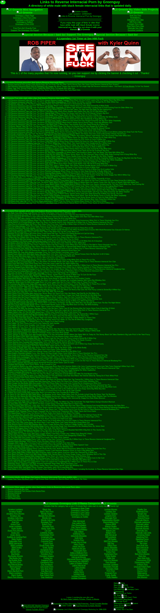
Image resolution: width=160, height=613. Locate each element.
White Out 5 (57, 188)
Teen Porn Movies (142, 554)
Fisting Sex (48, 558)
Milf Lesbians (110, 537)
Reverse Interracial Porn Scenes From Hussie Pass (26, 84)
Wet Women (142, 577)
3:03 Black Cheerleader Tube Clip (20, 137)
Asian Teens (15, 535)
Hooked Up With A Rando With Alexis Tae (23, 303)
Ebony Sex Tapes (51, 139)
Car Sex (48, 530)
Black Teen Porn (47, 511)
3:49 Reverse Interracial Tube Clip (20, 192)
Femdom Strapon (47, 556)
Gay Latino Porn (78, 523)
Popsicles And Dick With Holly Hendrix (22, 228)
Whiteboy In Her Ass (15, 420)
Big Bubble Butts (15, 560)
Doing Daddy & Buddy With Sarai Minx (22, 348)
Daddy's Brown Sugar (52, 156)
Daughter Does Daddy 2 (53, 121)
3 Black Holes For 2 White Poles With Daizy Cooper (26, 434)
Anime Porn (15, 524)
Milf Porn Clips (135, 22)
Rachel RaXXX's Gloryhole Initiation (21, 220)
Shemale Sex (142, 530)
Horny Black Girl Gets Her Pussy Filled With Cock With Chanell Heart (33, 299)
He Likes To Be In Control (17, 306)
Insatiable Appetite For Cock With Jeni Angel (24, 280)
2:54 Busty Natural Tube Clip (18, 126)
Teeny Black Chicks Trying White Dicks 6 (60, 180)
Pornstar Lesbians (110, 564)
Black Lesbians (15, 573)
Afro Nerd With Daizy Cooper (18, 404)
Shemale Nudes (142, 526)
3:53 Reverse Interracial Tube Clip (20, 197)
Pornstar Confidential (52, 171)
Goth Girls (79, 538)
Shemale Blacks (142, 520)
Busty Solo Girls (48, 528)
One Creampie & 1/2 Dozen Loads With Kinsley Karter (27, 241)
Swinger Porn (142, 541)
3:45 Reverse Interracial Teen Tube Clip (22, 195)
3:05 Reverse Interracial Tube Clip (20, 147)
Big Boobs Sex (15, 558)
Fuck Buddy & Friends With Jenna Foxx (22, 319)
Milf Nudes (112, 539)
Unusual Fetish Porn (142, 566)
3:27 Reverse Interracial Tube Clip (20, 154)
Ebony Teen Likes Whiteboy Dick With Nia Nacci (25, 329)
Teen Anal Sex (142, 545)
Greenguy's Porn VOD (24, 24)
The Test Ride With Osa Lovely (19, 437)
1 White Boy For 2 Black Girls (18, 237)
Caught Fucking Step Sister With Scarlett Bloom (25, 370)
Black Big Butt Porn (15, 571)
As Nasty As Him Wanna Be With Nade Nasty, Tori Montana (29, 394)
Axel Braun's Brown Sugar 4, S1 (19, 391)
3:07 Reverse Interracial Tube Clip (20, 141)
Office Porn (112, 545)
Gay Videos (79, 531)
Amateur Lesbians (15, 509)
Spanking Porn (142, 537)
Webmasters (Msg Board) (123, 599)
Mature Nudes (111, 526)
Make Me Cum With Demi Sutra (19, 256)
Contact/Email (119, 607)
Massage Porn (111, 518)
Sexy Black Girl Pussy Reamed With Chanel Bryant (26, 456)
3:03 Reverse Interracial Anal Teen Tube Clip (24, 136)
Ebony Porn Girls (14, 340)
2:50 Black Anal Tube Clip (17, 109)
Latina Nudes (80, 567)
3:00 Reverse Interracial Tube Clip (20, 132)
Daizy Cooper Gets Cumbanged (19, 361)
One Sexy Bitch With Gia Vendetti (20, 239)
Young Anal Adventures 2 (62, 136)
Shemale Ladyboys (142, 522)
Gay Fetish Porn (47, 575)
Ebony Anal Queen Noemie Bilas (19, 346)
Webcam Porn (143, 575)
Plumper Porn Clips (135, 24)
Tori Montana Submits (15, 432)
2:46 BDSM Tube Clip (15, 104)
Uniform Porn (142, 564)
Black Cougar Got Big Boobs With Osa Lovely (24, 383)
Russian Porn (143, 516)
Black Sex (47, 509)
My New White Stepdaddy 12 (55, 102)
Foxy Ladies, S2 (13, 323)
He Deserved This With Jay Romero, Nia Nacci (25, 308)
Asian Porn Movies (15, 530)
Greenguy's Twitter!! (24, 22)
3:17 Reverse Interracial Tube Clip (20, 175)
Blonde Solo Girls (48, 520)
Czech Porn (48, 543)
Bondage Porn (47, 522)
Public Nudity (110, 575)
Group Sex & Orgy (78, 542)
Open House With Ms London (18, 235)
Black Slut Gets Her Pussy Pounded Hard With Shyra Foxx (29, 381)
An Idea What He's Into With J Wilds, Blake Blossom (27, 398)
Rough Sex (142, 513)
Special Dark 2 (50, 113)
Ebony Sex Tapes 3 (52, 199)
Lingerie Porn (110, 516)
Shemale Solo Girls (143, 533)
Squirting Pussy (142, 539)
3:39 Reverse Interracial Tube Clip (20, 165)
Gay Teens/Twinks (78, 527)
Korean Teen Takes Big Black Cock (20, 479)
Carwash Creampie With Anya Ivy (20, 372)
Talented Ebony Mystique (17, 441)
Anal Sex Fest (135, 15)
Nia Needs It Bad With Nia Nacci (19, 243)
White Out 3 (57, 143)
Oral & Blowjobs (110, 547)
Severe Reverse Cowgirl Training (57, 100)
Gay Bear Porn (47, 569)
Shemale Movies (142, 528)
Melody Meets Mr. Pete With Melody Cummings (25, 252)
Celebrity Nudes (46, 533)
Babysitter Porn (15, 541)
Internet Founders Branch (35, 610)
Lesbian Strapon (110, 513)
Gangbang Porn (46, 562)
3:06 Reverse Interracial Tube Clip (20, 139)
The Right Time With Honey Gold (19, 213)
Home (116, 583)
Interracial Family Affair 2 (54, 160)
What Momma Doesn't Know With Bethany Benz (25, 424)
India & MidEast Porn (78, 553)
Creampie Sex (47, 537)
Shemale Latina (142, 524)
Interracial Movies (79, 557)
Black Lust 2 (49, 145)
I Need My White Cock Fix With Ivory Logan (23, 282)
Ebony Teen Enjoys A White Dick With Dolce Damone (27, 331)
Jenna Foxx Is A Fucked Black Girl (20, 271)
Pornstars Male (112, 569)
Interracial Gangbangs (79, 555)
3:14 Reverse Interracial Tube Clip (20, 180)
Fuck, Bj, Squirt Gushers (17, 321)
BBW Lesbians (17, 545)
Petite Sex (111, 558)
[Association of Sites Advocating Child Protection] (79, 604)
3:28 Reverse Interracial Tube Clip (20, 162)
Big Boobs (15, 554)
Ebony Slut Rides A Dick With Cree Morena (23, 336)
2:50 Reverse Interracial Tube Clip (20, 107)
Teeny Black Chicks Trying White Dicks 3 (60, 190)
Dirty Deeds (49, 115)
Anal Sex (15, 522)
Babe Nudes (17, 539)
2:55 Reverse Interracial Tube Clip (20, 128)
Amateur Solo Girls (15, 518)
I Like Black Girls (51, 111)
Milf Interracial (110, 535)
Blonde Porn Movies (46, 516)
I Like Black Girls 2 (52, 124)
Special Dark (49, 132)
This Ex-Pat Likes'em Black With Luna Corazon (25, 435)
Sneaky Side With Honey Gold (19, 447)
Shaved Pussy (143, 518)
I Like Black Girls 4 (52, 141)
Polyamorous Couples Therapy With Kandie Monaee (26, 230)
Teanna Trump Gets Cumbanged (19, 439)
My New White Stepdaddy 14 (55, 107)
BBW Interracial (15, 543)
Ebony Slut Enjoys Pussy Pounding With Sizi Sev (26, 338)
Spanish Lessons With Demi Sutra (20, 445)
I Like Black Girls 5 (52, 194)
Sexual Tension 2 (45, 119)
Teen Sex (142, 556)
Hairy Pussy (79, 544)
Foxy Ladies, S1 (13, 327)
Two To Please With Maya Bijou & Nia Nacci (24, 430)
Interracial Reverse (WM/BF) (78, 559)
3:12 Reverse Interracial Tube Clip (20, 169)
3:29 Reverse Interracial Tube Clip (20, 156)
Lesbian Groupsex (78, 578)
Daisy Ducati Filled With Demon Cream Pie (59, 134)
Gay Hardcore (47, 577)
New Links (117, 585)
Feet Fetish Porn (47, 552)
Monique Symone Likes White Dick (20, 248)
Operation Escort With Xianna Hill (20, 233)
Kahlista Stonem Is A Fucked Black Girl (22, 265)
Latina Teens (79, 572)
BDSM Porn (15, 552)
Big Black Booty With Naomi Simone (21, 387)
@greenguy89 (119, 591)
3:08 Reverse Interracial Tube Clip (20, 149)
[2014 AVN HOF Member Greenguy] (35, 606)
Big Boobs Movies (15, 556)
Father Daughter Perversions (59, 195)
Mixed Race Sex (14, 250)
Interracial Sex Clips (135, 20)
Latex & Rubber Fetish (79, 563)
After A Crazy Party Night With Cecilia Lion (23, 402)
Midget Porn (111, 533)
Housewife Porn (80, 551)
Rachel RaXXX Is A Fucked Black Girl (21, 222)
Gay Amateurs (47, 564)
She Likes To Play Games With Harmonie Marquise (26, 450)
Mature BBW (111, 524)
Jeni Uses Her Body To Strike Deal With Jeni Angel (26, 273)
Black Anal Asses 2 (46, 201)
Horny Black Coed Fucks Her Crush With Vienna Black (27, 301)
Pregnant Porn (111, 573)
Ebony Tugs (12, 88)
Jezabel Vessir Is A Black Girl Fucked (21, 269)
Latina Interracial (79, 565)
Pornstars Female (111, 566)
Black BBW (15, 569)
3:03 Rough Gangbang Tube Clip (19, 134)
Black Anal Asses (45, 109)
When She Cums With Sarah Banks (20, 422)
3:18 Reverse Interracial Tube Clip (20, 184)
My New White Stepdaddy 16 (55, 197)
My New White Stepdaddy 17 (55, 192)
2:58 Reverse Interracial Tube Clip (20, 130)
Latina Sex (78, 570)
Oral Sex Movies (111, 550)
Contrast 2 (48, 147)
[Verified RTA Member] (87, 606)
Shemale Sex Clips (135, 28)
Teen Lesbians (142, 550)
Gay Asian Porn (46, 566)
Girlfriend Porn (79, 534)
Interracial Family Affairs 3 (54, 117)
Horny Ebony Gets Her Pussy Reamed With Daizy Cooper (29, 295)
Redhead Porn (142, 511)
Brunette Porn (48, 526)
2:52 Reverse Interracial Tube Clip (20, 111)
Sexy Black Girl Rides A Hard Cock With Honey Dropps (28, 454)
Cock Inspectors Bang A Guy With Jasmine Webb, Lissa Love (30, 366)
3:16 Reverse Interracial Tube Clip (20, 173)
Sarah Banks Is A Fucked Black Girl (21, 469)
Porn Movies (111, 562)
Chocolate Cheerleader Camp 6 (56, 137)
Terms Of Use (119, 605)
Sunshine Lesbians (135, 30)
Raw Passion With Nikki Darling (19, 218)
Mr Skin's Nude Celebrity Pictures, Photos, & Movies (80, 599)
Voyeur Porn (142, 571)
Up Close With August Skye (18, 428)
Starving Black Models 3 (54, 173)
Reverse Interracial (14, 217)
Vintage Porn (142, 569)
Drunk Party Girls (47, 545)
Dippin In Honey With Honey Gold (20, 351)
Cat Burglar (49, 106)
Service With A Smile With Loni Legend (22, 462)
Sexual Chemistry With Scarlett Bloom (21, 460)
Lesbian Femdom (79, 576)
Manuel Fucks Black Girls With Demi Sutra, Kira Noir (27, 254)
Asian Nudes (16, 528)
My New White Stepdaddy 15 (55, 152)
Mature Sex (111, 530)
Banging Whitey (13, 90)
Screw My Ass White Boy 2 (55, 154)
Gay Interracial (79, 521)
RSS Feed (117, 597)
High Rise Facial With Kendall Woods (21, 305)
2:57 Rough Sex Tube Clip (17, 119)
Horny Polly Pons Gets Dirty (18, 291)
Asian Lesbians (15, 526)
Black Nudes (16, 575)
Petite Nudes (111, 556)
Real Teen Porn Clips (135, 26)
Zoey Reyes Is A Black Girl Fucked (20, 407)
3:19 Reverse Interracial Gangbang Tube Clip (24, 179)
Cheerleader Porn (47, 535)
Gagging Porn (46, 560)
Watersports (142, 573)
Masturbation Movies (110, 520)
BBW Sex (15, 550)
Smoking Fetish (143, 535)
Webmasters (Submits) (122, 603)
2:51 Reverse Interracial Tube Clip (20, 121)
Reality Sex (142, 509)
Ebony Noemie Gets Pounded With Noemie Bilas (25, 342)
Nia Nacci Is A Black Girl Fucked (19, 247)
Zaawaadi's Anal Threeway (17, 411)
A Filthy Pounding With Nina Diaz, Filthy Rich (24, 406)
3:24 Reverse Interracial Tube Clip (20, 158)
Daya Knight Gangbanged (17, 359)
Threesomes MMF (142, 562)
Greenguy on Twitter (80, 517)
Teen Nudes (142, 552)
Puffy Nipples (112, 577)
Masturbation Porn (110, 522)
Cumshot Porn (47, 541)
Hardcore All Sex (79, 548)
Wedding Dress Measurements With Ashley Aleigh (26, 426)
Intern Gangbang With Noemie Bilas (20, 276)
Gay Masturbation (79, 525)
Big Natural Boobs (15, 564)
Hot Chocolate (50, 169)
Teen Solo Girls (143, 558)
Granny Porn (79, 540)
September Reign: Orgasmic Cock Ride (22, 463)
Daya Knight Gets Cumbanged (19, 357)
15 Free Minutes (129, 86)
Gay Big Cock (46, 571)
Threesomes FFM (143, 560)
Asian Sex (15, 533)
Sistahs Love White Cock (54, 186)
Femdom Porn (47, 554)
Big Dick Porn (15, 562)
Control (38, 104)
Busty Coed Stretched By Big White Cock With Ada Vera (28, 376)
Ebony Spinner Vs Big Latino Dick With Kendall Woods (27, 334)
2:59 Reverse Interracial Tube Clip (20, 122)
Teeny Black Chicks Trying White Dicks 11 (64, 182)
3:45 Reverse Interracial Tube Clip (20, 194)
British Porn (47, 524)
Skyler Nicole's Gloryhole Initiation (20, 449)
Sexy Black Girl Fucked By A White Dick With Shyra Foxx (29, 458)
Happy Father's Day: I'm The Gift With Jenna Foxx (26, 312)
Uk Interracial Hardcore (53, 122)
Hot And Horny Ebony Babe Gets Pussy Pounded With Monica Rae (32, 290)
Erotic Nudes (48, 547)
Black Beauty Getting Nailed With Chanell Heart (25, 385)
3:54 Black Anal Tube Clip (17, 201)
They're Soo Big (47, 126)
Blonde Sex (47, 518)
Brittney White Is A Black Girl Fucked (21, 379)
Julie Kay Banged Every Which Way (21, 267)
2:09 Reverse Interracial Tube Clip (20, 100)
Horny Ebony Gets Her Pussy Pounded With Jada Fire (27, 297)
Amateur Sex (15, 516)
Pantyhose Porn (110, 554)
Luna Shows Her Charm (16, 258)
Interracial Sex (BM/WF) (79, 561)
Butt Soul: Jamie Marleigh (43, 177)
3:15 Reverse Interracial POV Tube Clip (22, 182)
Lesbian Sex (111, 511)
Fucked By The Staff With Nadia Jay (21, 318)
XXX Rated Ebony (14, 413)
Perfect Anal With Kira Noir (17, 232)
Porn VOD (117, 587)
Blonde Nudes (46, 513)
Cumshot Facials (48, 539)
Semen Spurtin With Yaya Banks (19, 467)
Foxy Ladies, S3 (13, 325)
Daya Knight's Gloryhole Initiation (20, 353)
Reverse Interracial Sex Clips (18, 215)
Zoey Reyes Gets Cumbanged (18, 409)
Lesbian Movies (110, 509)
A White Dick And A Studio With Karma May (23, 392)
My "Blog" (117, 595)
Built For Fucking (14, 377)
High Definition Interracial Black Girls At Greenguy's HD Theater (31, 86)
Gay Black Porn (46, 573)
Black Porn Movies (15, 577)
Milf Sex (111, 543)
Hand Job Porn (79, 546)
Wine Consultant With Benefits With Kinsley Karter (26, 415)
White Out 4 (57, 179)
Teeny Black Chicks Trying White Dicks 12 (60, 175)
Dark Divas (49, 164)
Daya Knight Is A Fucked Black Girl (20, 355)
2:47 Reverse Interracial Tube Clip (20, 106)
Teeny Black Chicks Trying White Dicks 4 (60, 184)
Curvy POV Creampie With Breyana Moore (23, 362)
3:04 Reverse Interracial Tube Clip (20, 145)
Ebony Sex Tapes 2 (52, 165)
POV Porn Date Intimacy (17, 226)
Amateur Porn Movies (15, 513)
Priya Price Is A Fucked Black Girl (20, 224)
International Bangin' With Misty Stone (21, 278)
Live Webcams (119, 589)
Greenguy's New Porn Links (24, 18)
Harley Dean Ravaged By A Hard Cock (21, 310)
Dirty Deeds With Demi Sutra (18, 349)
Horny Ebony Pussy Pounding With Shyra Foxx (25, 293)
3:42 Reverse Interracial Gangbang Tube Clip (24, 188)
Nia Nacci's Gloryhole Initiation (19, 245)
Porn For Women (111, 560)
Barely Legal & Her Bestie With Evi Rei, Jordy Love (26, 389)
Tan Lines (143, 543)
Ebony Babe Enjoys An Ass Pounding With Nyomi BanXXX (29, 344)
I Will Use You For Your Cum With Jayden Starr (25, 275)
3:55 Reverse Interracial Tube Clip (20, 203)
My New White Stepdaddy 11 (55, 158)
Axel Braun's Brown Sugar (54, 149)
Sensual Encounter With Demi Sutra (21, 465)
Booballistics (135, 17)
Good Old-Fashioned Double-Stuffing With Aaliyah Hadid (28, 314)
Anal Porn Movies (15, 520)
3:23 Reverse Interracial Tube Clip (20, 151)
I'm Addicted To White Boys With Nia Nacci (23, 286)
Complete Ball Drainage (16, 364)
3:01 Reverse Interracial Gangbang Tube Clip (24, 143)
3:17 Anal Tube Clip (15, 177)
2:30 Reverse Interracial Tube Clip (20, 102)
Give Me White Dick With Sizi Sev (20, 316)
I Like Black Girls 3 (52, 203)
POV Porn (111, 571)
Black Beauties (50, 162)
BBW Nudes (17, 547)
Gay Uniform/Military (78, 529)
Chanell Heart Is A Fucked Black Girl (21, 368)
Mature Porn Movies (110, 528)
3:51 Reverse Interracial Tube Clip (20, 199)
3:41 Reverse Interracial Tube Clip (20, 190)
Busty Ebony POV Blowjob (17, 374)
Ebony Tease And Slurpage (17, 333)
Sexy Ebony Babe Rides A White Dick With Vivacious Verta (29, 452)
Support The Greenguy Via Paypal (25, 30)
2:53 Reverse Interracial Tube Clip (20, 113)
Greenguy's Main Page (24, 15)
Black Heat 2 (49, 151)
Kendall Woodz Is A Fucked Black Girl (21, 261)
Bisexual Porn (15, 566)
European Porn (47, 550)
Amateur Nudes (15, 511)
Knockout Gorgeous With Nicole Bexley (22, 260)
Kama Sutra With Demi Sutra (18, 263)
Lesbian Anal (79, 574)
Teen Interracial (142, 547)
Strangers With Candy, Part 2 (18, 443)
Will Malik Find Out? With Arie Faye (20, 417)
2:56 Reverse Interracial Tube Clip (20, 115)
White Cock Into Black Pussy (18, 419)
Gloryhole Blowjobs (79, 536)
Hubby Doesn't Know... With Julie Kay (21, 288)
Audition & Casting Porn (16, 537)
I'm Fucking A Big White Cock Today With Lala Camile (27, 284)
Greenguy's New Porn (80, 510)
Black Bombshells (51, 128)
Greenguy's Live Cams (24, 20)
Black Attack (49, 130)
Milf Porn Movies (111, 541)
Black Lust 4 (49, 167)
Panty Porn (110, 552)
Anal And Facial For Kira (16, 400)
